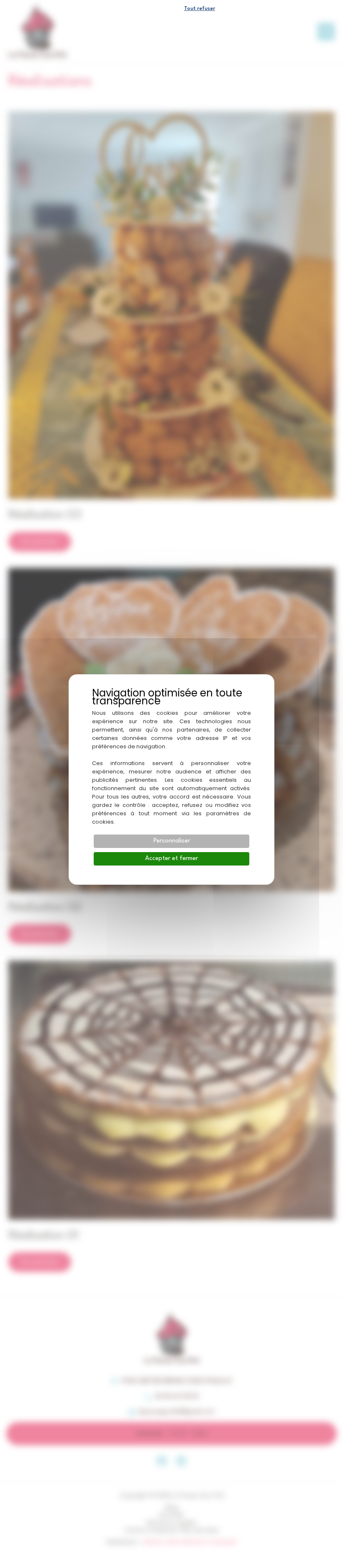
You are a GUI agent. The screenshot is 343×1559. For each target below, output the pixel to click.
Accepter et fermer (171, 858)
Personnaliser (172, 841)
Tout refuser (199, 8)
